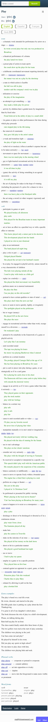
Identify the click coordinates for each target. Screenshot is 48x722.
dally (29, 452)
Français (35, 26)
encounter (8, 572)
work (3, 508)
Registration (7, 708)
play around (6, 664)
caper (16, 165)
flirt (37, 471)
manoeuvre (21, 75)
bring (43, 504)
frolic (20, 165)
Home (23, 708)
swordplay (16, 202)
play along (5, 661)
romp (31, 165)
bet (32, 538)
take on (20, 572)
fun (22, 150)
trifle (33, 452)
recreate (24, 327)
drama (11, 45)
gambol (25, 165)
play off (4, 667)
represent (26, 253)
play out (4, 671)
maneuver (12, 75)
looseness (36, 154)
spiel (24, 278)
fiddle (9, 433)
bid (29, 101)
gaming (20, 191)
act (22, 253)
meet (15, 572)
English (7, 26)
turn (14, 176)
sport (26, 150)
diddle (3, 433)
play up (4, 674)
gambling (13, 191)
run (36, 419)
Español (21, 26)
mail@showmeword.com (24, 719)
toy (15, 389)
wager (36, 538)
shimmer (30, 139)
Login (16, 708)
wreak (8, 508)
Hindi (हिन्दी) (8, 32)
